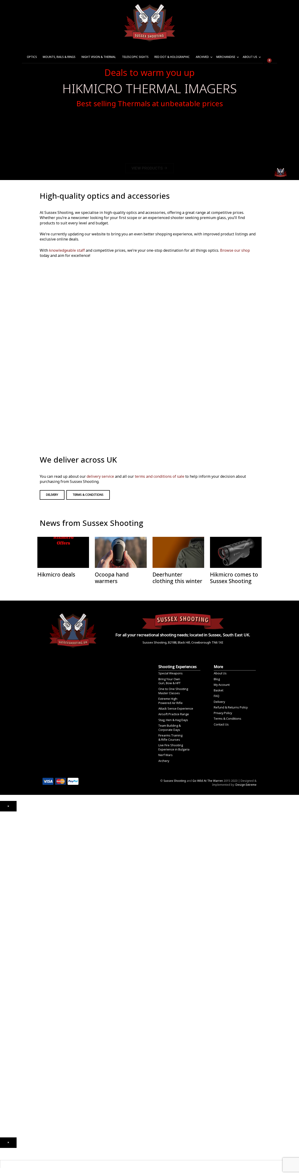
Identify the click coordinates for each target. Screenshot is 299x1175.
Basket (218, 690)
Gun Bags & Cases (12, 1032)
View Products (150, 168)
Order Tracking (10, 1102)
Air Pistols (7, 881)
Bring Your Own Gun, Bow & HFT (169, 681)
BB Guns (5, 905)
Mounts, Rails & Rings (59, 57)
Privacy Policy (223, 713)
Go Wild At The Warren (207, 781)
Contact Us (221, 724)
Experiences (8, 1088)
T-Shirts (5, 1064)
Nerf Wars (165, 755)
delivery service (100, 476)
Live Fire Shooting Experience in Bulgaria (173, 747)
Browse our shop (235, 250)
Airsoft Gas (7, 1001)
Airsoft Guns (8, 923)
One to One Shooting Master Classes (173, 691)
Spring (4, 874)
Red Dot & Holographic (172, 57)
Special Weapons (170, 673)
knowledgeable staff (67, 250)
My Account (222, 685)
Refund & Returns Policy (231, 707)
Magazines (7, 1026)
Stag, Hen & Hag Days (173, 720)
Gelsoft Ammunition (13, 970)
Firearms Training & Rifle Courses (170, 737)
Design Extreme (245, 785)
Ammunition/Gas (11, 965)
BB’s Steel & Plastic (12, 983)
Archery (163, 761)
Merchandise (225, 57)
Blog (217, 679)
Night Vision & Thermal (99, 57)
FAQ (216, 696)
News (3, 1075)
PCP (2, 867)
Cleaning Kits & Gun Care (16, 1019)
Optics (32, 57)
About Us (250, 57)
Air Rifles (6, 856)
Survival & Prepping (13, 1046)
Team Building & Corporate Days (169, 727)
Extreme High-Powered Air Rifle (170, 701)
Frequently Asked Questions (19, 1108)
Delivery (52, 495)
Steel (3, 994)
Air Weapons (8, 852)
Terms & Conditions (88, 495)
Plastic (4, 988)
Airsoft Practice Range (173, 714)
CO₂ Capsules (9, 976)
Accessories (8, 959)
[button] (8, 806)
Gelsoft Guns (8, 941)
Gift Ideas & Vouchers (14, 1057)
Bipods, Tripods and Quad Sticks (22, 1039)
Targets (5, 1008)
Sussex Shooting (175, 781)
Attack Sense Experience (175, 708)
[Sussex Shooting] (73, 628)
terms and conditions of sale (159, 476)
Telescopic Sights (135, 57)
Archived (202, 57)
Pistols (4, 910)
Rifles (3, 916)
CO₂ (2, 860)
